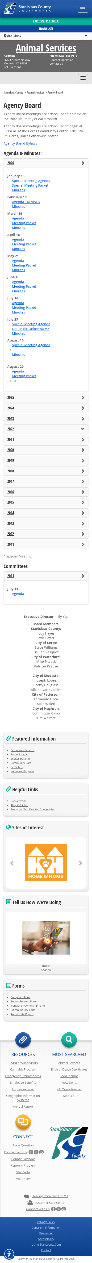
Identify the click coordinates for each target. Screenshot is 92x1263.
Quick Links (12, 35)
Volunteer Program (22, 771)
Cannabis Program (23, 1069)
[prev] (12, 863)
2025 (10, 398)
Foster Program (20, 754)
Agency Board (55, 92)
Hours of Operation (61, 60)
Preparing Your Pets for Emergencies (32, 809)
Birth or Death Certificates (69, 1069)
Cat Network (18, 801)
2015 (10, 502)
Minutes (18, 190)
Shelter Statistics (20, 758)
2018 (10, 471)
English (46, 965)
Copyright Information (46, 1227)
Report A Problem (23, 1165)
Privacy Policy (46, 1222)
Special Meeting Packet (30, 185)
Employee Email (23, 1089)
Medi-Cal (69, 1096)
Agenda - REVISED (26, 202)
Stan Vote (23, 1172)
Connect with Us (15, 1152)
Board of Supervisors (23, 1063)
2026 (10, 163)
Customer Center (46, 21)
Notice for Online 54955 (31, 328)
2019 (10, 461)
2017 (10, 481)
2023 (10, 419)
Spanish (46, 970)
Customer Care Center (50, 1202)
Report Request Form (24, 1001)
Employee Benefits (23, 1082)
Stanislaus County (13, 92)
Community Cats (21, 763)
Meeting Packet (24, 223)
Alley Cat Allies (19, 805)
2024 (10, 408)
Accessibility (46, 1239)
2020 (10, 450)
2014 (10, 513)
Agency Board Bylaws (20, 143)
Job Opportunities (69, 1089)
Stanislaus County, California (50, 1258)
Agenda (18, 218)
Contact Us (56, 63)
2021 (10, 440)
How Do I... (69, 1082)
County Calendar (23, 1159)
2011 (10, 544)
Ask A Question (23, 1145)
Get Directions (12, 67)
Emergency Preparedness (23, 1076)
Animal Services (46, 48)
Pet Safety (17, 767)
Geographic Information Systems (23, 1098)
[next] (80, 863)
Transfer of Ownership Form (28, 1005)
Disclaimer (46, 1233)
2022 (10, 429)
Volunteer (23, 1179)
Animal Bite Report (22, 1014)
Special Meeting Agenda (31, 180)
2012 (10, 534)
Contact (46, 1250)
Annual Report (23, 1106)
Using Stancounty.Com (46, 1244)
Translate (46, 28)
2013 (10, 524)
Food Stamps (69, 1076)
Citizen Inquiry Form (23, 1010)
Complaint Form (20, 997)
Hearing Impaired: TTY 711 (50, 1196)
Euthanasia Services (22, 750)
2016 (10, 492)
